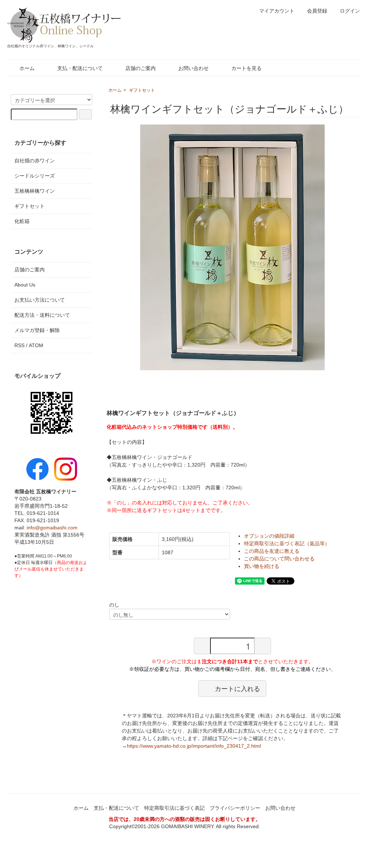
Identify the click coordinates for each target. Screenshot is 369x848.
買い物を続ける (261, 566)
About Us (24, 285)
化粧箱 (22, 221)
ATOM (36, 345)
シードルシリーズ (34, 176)
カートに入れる (237, 688)
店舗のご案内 (140, 68)
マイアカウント (276, 11)
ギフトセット (142, 90)
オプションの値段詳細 (269, 536)
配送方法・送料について (42, 315)
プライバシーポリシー (235, 808)
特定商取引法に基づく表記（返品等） (287, 543)
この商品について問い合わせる (279, 558)
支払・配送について (80, 68)
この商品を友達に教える (271, 551)
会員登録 (317, 11)
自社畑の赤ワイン (34, 160)
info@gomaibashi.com (52, 527)
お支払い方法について (39, 300)
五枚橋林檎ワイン (34, 191)
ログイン (350, 11)
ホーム (27, 68)
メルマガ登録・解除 (37, 330)
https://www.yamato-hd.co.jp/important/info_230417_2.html (194, 746)
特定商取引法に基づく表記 (174, 808)
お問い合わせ (193, 68)
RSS (19, 345)
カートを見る (246, 68)
